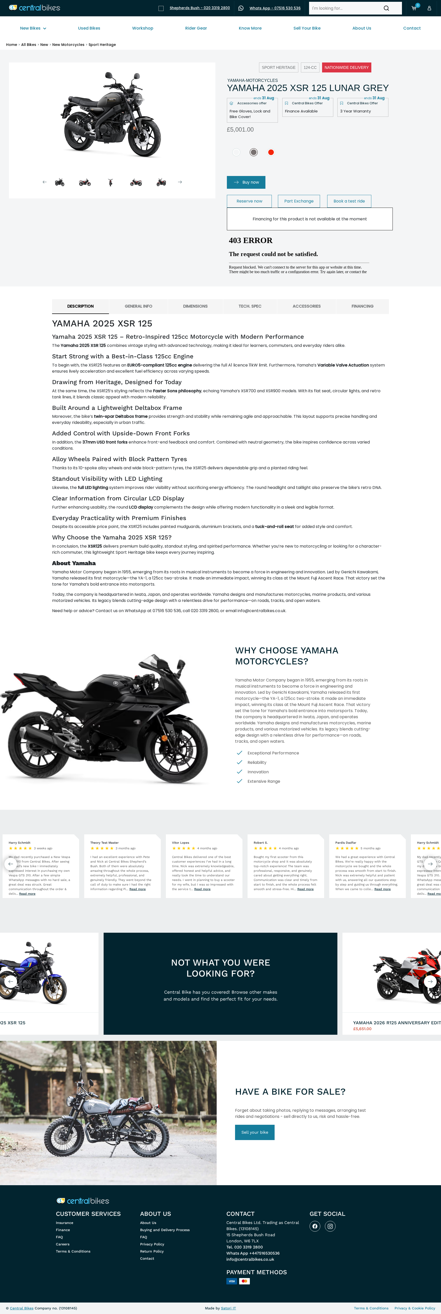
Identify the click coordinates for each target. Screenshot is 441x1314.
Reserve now (249, 201)
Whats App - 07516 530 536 (275, 8)
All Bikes (28, 44)
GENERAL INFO (138, 306)
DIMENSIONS (195, 306)
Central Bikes (21, 1308)
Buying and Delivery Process (165, 1230)
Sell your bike (254, 1132)
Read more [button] (27, 893)
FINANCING (363, 306)
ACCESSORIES (307, 306)
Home (11, 44)
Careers (62, 1244)
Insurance (64, 1223)
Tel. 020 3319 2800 (244, 1247)
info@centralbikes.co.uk (250, 1259)
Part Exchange (299, 201)
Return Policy (152, 1251)
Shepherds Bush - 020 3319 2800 (200, 7)
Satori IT (228, 1308)
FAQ (59, 1237)
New (44, 44)
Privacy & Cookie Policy (415, 1308)
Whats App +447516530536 (253, 1253)
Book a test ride (349, 201)
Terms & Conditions (73, 1251)
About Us (148, 1223)
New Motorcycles (68, 44)
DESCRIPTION (80, 306)
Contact (147, 1258)
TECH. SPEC (250, 306)
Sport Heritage (102, 44)
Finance (63, 1230)
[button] (386, 8)
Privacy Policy (152, 1244)
